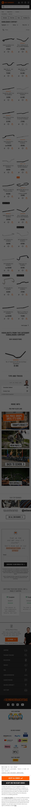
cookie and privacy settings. (13, 772)
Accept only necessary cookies (15, 783)
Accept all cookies (14, 778)
